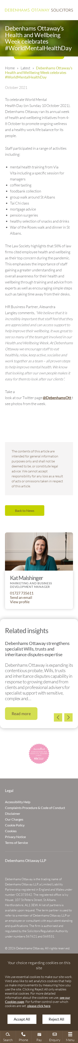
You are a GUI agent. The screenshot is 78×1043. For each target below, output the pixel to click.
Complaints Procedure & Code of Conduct (35, 808)
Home (10, 68)
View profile (20, 602)
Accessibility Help (17, 802)
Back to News (24, 510)
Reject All (56, 1019)
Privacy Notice (15, 837)
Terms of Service (16, 842)
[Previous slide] (58, 717)
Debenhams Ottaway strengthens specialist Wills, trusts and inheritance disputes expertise (37, 648)
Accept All (22, 1019)
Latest (25, 68)
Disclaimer (12, 813)
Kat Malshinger (26, 577)
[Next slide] (68, 717)
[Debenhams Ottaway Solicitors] (39, 10)
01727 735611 (21, 593)
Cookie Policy (15, 825)
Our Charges (14, 819)
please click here (38, 1006)
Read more (21, 713)
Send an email (21, 597)
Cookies (11, 831)
